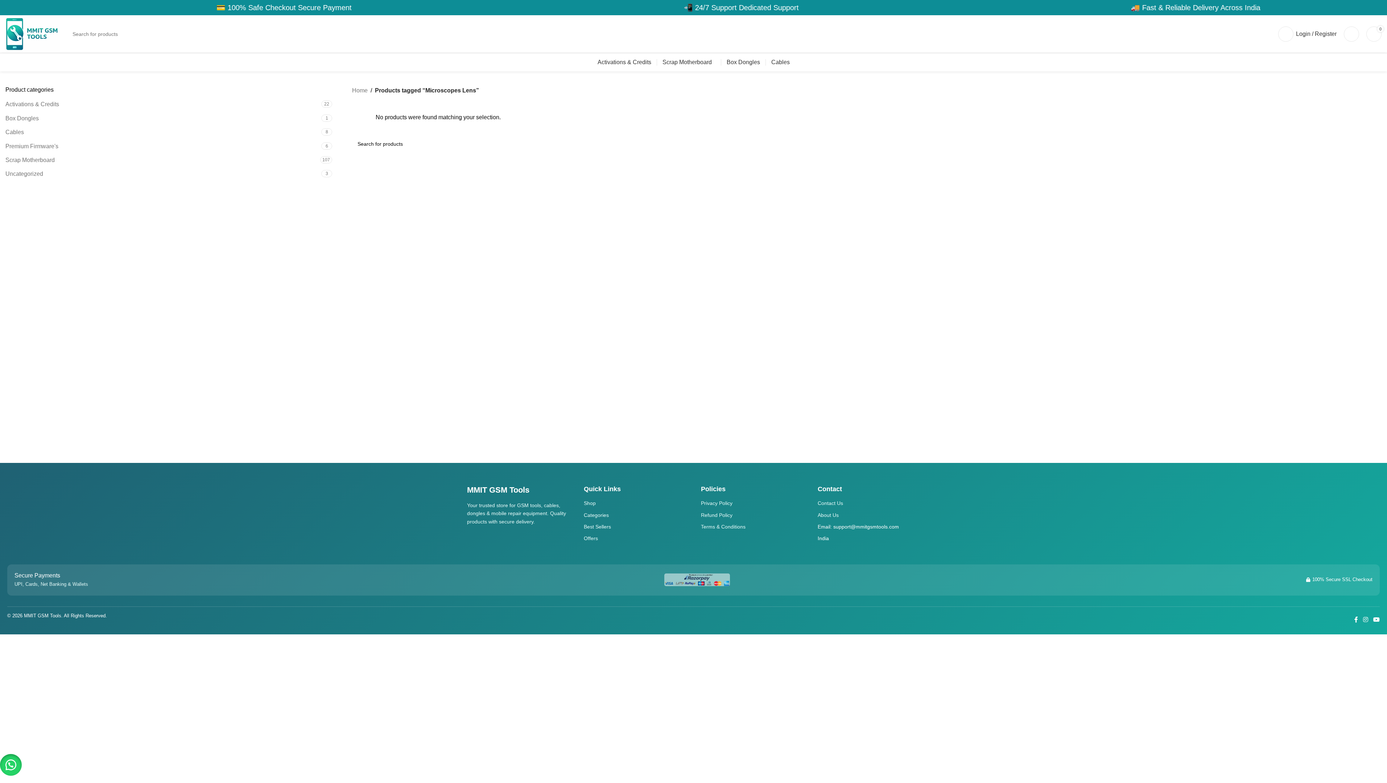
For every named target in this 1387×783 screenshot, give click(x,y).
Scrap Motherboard (30, 160)
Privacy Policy (716, 503)
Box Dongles (22, 118)
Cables (14, 132)
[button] (11, 765)
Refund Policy (716, 515)
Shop (590, 503)
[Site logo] (32, 33)
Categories (596, 515)
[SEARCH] (1262, 34)
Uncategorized (24, 174)
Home (360, 90)
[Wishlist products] (1351, 34)
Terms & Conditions (723, 527)
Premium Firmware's (31, 146)
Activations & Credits (32, 104)
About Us (828, 515)
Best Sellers (597, 527)
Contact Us (830, 503)
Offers (591, 538)
